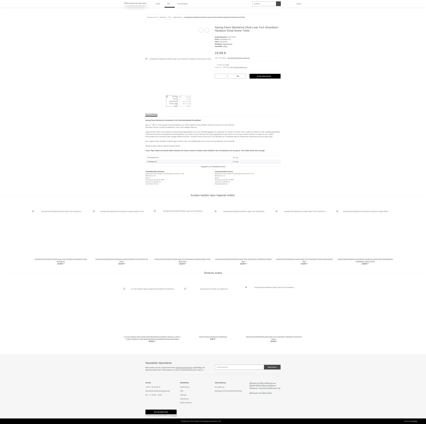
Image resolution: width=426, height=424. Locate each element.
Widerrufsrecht (185, 403)
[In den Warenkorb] (147, 24)
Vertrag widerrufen (161, 412)
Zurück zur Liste (152, 17)
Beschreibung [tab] (151, 114)
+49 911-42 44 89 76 (152, 387)
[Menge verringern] (217, 76)
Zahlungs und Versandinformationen (228, 391)
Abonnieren (272, 367)
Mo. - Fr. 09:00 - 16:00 (153, 395)
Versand (174, 416)
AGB (181, 391)
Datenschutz (184, 387)
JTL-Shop (414, 421)
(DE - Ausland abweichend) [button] (239, 67)
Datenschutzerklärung (184, 368)
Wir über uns (220, 387)
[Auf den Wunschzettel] (206, 30)
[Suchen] (278, 3)
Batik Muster (227, 44)
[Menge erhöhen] (243, 76)
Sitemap (183, 395)
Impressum (184, 399)
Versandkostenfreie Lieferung (239, 58)
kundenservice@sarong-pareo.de (157, 391)
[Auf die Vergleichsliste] (200, 30)
